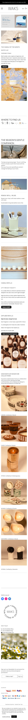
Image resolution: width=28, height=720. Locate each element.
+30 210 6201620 (6, 629)
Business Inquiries (10, 704)
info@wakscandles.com (8, 632)
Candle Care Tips (18, 704)
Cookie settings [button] (6, 716)
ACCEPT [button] (14, 716)
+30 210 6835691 (6, 630)
